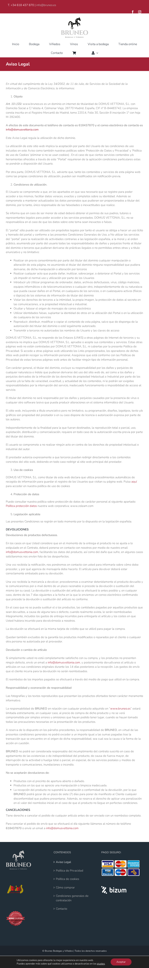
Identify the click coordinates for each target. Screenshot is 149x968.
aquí (134, 482)
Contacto (61, 909)
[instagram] (139, 11)
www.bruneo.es (120, 708)
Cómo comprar (65, 887)
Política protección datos (21, 506)
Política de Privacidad (69, 871)
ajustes (101, 963)
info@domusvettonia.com (22, 129)
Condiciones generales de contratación (72, 898)
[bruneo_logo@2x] (74, 19)
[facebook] (132, 11)
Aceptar (121, 962)
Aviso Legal (63, 862)
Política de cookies (67, 879)
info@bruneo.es (46, 5)
